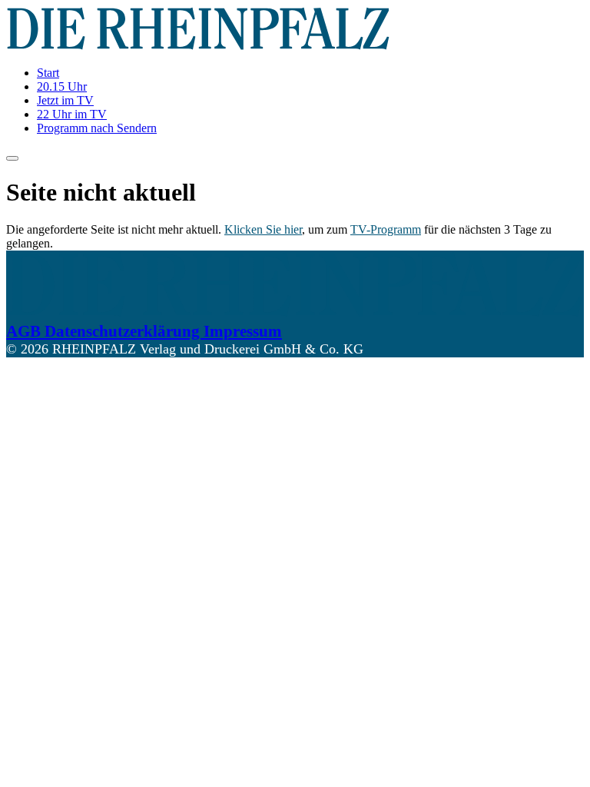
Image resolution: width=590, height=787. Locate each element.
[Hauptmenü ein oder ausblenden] (12, 158)
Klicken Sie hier (263, 229)
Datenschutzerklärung (124, 331)
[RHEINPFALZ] (198, 46)
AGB (25, 331)
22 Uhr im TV (72, 114)
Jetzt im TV (65, 100)
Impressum (243, 331)
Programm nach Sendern (97, 127)
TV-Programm (385, 229)
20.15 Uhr (62, 86)
